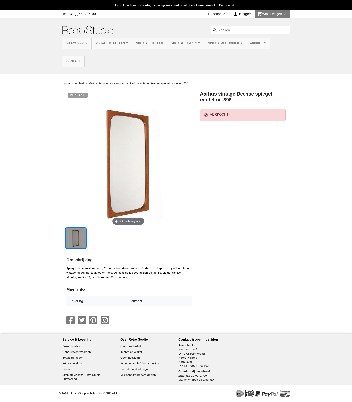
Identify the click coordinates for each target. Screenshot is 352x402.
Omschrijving (79, 260)
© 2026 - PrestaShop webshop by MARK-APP (88, 393)
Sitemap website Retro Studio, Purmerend (81, 376)
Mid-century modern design (138, 374)
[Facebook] (70, 320)
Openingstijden (130, 357)
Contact (73, 61)
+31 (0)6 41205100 (82, 14)
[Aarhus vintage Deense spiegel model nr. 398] (76, 238)
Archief (256, 43)
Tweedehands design (134, 369)
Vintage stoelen (149, 43)
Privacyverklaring (73, 363)
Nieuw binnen (76, 43)
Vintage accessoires (225, 43)
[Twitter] (82, 320)
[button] (242, 14)
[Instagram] (105, 320)
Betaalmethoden (73, 357)
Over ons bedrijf (130, 346)
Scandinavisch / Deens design (139, 363)
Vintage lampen (184, 43)
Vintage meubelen (111, 43)
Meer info (75, 289)
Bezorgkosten (71, 346)
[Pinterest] (93, 320)
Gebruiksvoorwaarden (76, 352)
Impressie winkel (131, 352)
